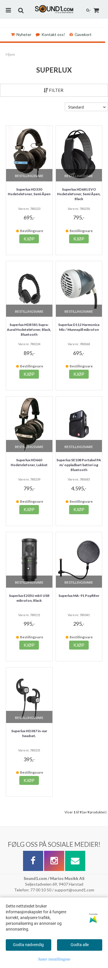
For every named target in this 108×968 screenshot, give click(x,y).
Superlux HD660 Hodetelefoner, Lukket (29, 462)
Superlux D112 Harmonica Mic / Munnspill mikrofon (78, 327)
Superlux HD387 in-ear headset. (29, 733)
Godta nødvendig (28, 944)
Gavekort (83, 34)
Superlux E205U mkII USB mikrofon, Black (29, 598)
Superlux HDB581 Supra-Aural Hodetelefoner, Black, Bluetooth (29, 329)
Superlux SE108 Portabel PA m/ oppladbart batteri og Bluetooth (78, 465)
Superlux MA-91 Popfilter (78, 595)
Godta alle (80, 944)
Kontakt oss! (53, 34)
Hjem (10, 54)
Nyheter (23, 34)
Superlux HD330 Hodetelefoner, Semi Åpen (29, 191)
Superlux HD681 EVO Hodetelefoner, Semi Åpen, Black (79, 194)
